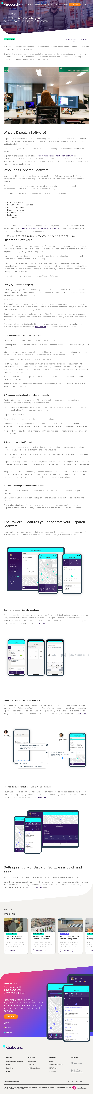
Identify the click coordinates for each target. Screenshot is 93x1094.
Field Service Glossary (34, 1068)
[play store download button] (80, 1070)
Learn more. (42, 623)
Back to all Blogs (10, 14)
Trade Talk (31, 1064)
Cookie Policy (53, 1071)
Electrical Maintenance (16, 210)
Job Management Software (14, 1061)
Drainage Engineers (15, 212)
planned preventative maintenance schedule (40, 228)
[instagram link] (78, 1081)
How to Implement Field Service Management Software (69, 938)
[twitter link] (73, 1081)
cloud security (41, 327)
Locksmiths (12, 215)
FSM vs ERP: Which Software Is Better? (14, 937)
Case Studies (32, 1061)
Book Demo (11, 1016)
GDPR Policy (53, 1068)
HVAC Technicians (15, 202)
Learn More (12, 951)
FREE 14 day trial (34, 887)
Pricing (8, 1064)
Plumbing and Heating (16, 207)
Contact (51, 1061)
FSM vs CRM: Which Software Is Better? (41, 937)
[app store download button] (80, 1062)
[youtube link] (82, 1082)
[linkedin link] (69, 1081)
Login (8, 1071)
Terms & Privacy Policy (56, 1064)
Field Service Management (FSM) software (55, 156)
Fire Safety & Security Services (20, 205)
